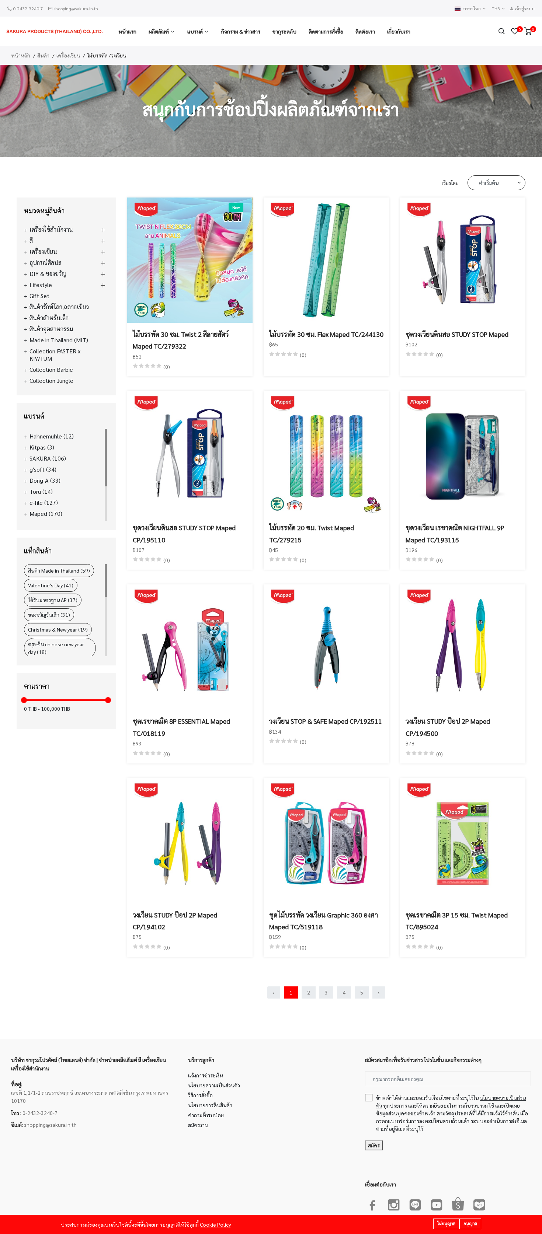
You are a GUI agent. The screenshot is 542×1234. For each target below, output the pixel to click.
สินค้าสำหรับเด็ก (49, 318)
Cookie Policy (215, 1224)
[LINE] (415, 1203)
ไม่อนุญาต (446, 1223)
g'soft (42, 469)
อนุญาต (470, 1223)
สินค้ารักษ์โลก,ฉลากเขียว (59, 307)
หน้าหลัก (20, 55)
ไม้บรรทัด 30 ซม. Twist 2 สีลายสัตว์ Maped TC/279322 (181, 340)
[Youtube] (436, 1203)
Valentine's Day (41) (50, 585)
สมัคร (374, 1145)
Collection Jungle (51, 380)
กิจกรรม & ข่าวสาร (240, 31)
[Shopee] (458, 1203)
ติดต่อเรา (365, 31)
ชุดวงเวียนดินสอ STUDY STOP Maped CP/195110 (184, 533)
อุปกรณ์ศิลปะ (45, 262)
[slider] (24, 700)
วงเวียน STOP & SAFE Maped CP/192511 (325, 721)
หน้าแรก (127, 31)
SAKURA (47, 458)
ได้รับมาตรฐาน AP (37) (52, 600)
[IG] (393, 1203)
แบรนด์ (195, 31)
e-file (43, 502)
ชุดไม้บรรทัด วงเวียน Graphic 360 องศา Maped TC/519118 (323, 920)
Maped (45, 513)
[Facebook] (372, 1203)
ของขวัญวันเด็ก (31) (49, 614)
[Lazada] (479, 1203)
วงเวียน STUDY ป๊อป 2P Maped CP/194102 (175, 920)
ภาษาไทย (472, 8)
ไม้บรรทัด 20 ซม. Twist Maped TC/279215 (311, 533)
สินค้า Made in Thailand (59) (59, 570)
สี (31, 240)
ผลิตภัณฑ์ (159, 31)
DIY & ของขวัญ (47, 273)
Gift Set (39, 296)
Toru (41, 491)
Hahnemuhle (51, 436)
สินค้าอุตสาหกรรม (51, 329)
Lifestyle (40, 285)
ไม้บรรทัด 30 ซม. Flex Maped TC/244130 (326, 334)
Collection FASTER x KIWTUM (54, 354)
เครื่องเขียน (68, 55)
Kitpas (41, 447)
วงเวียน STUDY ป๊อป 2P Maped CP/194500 (448, 727)
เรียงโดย (450, 182)
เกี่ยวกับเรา (398, 31)
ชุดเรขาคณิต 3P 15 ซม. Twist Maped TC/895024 (457, 920)
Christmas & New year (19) (58, 629)
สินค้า (43, 55)
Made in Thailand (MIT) (58, 340)
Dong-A (44, 480)
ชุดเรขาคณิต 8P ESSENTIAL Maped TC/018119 (181, 727)
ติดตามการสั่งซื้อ (326, 31)
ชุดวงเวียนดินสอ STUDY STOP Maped (457, 334)
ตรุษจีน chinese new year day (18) (56, 648)
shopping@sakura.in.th (75, 8)
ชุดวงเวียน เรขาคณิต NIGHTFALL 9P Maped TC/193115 (455, 533)
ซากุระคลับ (284, 31)
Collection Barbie (51, 369)
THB (496, 8)
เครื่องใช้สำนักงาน (51, 229)
